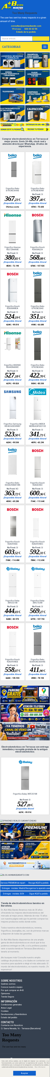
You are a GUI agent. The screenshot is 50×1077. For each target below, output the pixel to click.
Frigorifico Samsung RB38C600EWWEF (12, 425)
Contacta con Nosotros (12, 1025)
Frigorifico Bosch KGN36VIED (37, 484)
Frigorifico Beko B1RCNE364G (37, 307)
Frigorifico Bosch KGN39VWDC (37, 543)
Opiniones (5, 993)
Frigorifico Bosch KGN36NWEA (12, 307)
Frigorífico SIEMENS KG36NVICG (25, 794)
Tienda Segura (7, 996)
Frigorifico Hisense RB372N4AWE (13, 248)
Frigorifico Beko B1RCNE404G (37, 366)
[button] (40, 38)
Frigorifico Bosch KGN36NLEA (37, 248)
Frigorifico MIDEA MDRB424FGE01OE (37, 425)
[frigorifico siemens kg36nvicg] (25, 778)
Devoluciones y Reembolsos (14, 1014)
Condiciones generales (11, 1004)
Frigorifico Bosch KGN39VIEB (12, 543)
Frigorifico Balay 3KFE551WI (12, 602)
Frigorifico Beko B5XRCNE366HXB (37, 660)
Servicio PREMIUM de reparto (13, 883)
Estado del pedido (9, 1017)
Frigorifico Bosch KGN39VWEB (12, 660)
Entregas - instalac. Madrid (13, 888)
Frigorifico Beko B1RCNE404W (37, 189)
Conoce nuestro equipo (11, 987)
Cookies (4, 1011)
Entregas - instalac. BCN (13, 894)
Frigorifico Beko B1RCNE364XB (12, 189)
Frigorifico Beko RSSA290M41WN (12, 484)
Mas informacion (40, 1067)
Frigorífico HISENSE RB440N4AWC (12, 366)
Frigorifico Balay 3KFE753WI (37, 602)
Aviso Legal (6, 1008)
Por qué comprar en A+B (12, 990)
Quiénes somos (8, 984)
